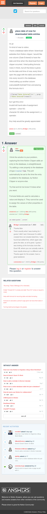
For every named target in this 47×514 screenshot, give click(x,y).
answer (12, 133)
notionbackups (20, 466)
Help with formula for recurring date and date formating (20, 296)
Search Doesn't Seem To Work (13, 375)
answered (12, 212)
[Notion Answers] (22, 490)
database (28, 25)
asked (11, 129)
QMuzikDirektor (20, 441)
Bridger (25, 129)
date (35, 25)
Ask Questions (18, 3)
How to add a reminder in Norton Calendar (17, 381)
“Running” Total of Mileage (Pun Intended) (16, 286)
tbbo (16, 149)
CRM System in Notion (10, 398)
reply (41, 225)
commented (17, 262)
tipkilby (17, 456)
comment (18, 133)
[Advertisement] (23, 337)
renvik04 (18, 432)
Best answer (39, 149)
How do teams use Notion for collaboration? (17, 392)
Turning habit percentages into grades (15, 307)
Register (33, 3)
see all (23, 416)
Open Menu (2, 2)
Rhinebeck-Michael (21, 449)
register (27, 268)
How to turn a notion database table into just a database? (21, 387)
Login (41, 3)
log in (18, 268)
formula (41, 25)
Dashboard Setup (9, 403)
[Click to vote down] (4, 32)
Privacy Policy (42, 512)
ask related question (15, 220)
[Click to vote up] (4, 29)
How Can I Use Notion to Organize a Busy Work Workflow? (22, 370)
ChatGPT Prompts (9, 409)
